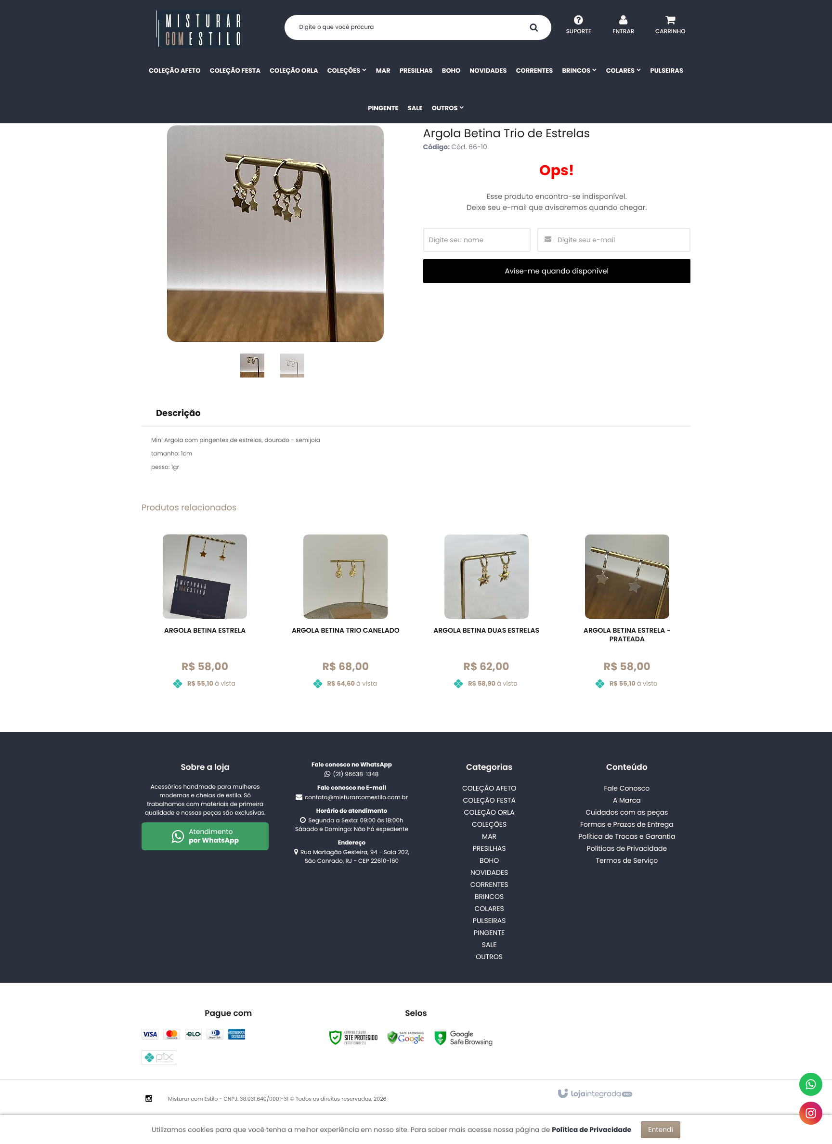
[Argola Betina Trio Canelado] (345, 619)
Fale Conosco (627, 788)
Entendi (660, 1129)
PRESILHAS (489, 848)
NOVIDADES (489, 872)
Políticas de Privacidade (627, 848)
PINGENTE (489, 932)
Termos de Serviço (627, 860)
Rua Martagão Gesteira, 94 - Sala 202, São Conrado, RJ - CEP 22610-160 (354, 856)
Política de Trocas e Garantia (626, 836)
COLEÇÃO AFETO (489, 788)
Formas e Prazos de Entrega (627, 824)
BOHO (489, 860)
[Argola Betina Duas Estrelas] (486, 619)
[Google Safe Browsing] (405, 1037)
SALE (489, 944)
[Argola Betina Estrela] (205, 619)
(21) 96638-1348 (355, 774)
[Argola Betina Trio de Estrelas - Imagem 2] (292, 365)
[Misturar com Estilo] (198, 29)
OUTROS (489, 957)
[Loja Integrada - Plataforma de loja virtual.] (594, 1094)
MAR (489, 836)
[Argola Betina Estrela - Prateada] (627, 619)
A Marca (627, 800)
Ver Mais (210, 663)
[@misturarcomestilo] (810, 1113)
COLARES (489, 908)
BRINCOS (489, 896)
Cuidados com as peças (626, 812)
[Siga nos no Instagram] (149, 1099)
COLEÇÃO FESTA (489, 800)
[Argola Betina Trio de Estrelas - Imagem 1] (252, 365)
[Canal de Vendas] (810, 1084)
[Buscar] (533, 27)
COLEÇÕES (489, 824)
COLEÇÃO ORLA (489, 812)
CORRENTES (489, 884)
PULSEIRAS (489, 920)
